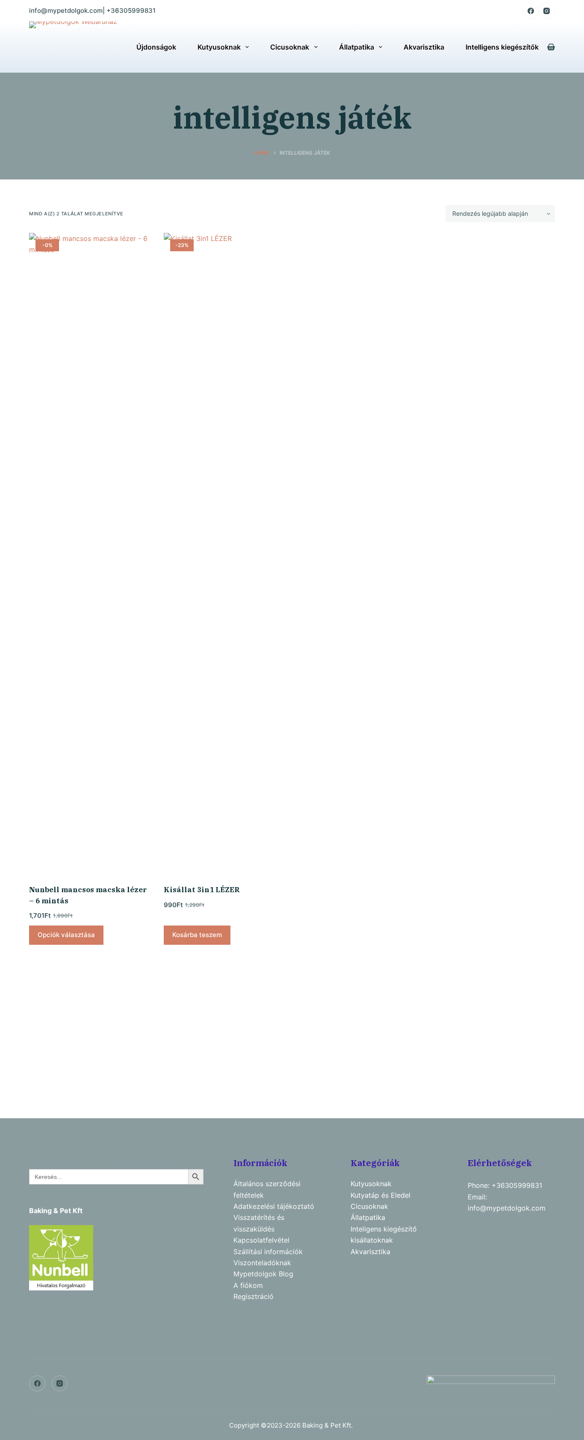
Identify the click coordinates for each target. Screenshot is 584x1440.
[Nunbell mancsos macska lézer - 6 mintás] (90, 553)
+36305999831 (131, 10)
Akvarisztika (424, 47)
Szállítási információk (268, 1251)
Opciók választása (66, 935)
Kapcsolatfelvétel (261, 1240)
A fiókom (248, 1285)
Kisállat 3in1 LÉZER (202, 889)
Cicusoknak (289, 47)
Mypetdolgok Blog (263, 1274)
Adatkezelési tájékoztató (273, 1206)
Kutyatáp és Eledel (380, 1195)
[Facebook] (531, 11)
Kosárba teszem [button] (197, 935)
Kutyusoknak (219, 47)
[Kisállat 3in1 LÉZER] (225, 553)
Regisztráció (253, 1296)
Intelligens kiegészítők (502, 47)
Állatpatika (356, 47)
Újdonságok (156, 47)
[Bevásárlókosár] (551, 47)
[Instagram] (547, 11)
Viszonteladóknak (262, 1262)
